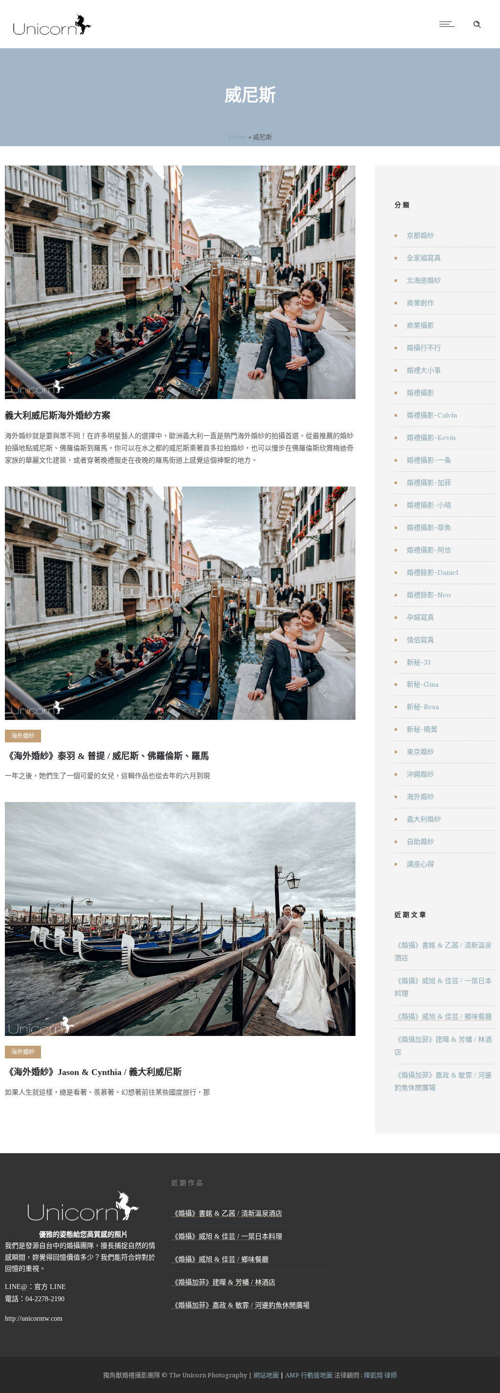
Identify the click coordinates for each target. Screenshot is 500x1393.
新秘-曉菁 (422, 729)
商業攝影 (420, 325)
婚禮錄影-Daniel (432, 572)
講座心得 (420, 864)
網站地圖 (266, 1375)
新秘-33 (419, 662)
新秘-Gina (422, 684)
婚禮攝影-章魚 (429, 527)
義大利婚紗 (424, 819)
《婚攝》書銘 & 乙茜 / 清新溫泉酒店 (226, 1213)
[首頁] (52, 35)
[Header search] (477, 24)
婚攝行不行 (424, 347)
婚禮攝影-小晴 (429, 505)
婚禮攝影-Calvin (432, 415)
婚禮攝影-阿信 (429, 550)
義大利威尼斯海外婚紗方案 (57, 416)
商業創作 (420, 302)
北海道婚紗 (424, 280)
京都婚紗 (420, 235)
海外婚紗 (420, 796)
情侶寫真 (420, 639)
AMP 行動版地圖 (309, 1375)
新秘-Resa (423, 706)
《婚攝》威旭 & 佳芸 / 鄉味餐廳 (443, 1016)
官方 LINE (50, 1286)
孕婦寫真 (420, 617)
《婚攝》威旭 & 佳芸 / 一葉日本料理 (226, 1236)
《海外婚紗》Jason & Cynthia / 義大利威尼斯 (93, 1072)
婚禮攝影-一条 (429, 460)
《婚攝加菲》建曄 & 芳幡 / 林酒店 (223, 1282)
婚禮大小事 (424, 370)
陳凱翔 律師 (380, 1375)
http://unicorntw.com (33, 1318)
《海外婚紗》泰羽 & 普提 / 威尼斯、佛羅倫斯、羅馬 (107, 756)
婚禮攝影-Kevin (431, 437)
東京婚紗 (420, 751)
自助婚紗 (420, 841)
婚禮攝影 (420, 392)
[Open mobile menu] (449, 24)
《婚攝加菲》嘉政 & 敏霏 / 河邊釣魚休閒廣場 (240, 1305)
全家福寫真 (424, 257)
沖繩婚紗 (420, 774)
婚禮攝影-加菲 (429, 482)
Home (238, 136)
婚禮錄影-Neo (429, 595)
